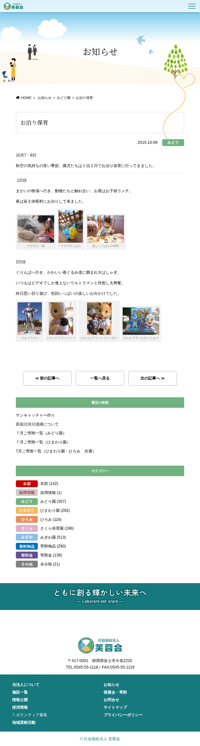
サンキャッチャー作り (35, 415)
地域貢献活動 (24, 722)
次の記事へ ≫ (152, 378)
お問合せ (111, 700)
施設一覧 (20, 692)
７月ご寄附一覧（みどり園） (41, 433)
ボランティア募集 (31, 715)
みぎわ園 (48, 537)
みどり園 (63, 98)
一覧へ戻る (100, 378)
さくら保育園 (52, 528)
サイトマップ (115, 707)
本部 (44, 484)
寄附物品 (48, 546)
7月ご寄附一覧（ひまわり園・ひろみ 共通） (56, 451)
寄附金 (46, 555)
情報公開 (20, 700)
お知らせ (111, 685)
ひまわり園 (50, 510)
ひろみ (46, 519)
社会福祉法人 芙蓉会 (13, 6)
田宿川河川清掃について (37, 424)
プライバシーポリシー (123, 715)
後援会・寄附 (115, 692)
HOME (26, 98)
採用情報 (48, 493)
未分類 (46, 564)
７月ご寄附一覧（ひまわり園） (43, 442)
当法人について (26, 685)
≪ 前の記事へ (47, 378)
